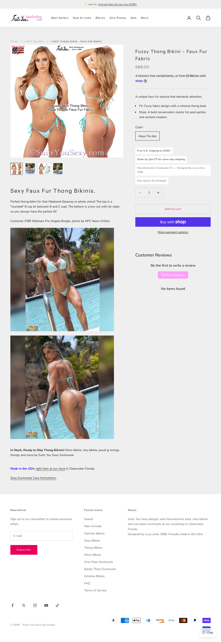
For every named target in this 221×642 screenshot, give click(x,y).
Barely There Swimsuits (100, 569)
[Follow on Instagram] (35, 605)
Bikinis (100, 17)
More (144, 17)
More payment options (173, 232)
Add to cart (173, 209)
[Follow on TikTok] (57, 605)
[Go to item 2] (30, 169)
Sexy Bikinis (92, 541)
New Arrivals (82, 17)
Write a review (173, 275)
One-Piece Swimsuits (98, 562)
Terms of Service (95, 590)
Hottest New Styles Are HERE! (117, 4)
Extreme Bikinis (94, 576)
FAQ (87, 583)
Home (14, 41)
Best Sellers (60, 17)
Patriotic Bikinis (94, 533)
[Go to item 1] (16, 169)
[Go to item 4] (58, 169)
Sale (134, 17)
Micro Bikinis (92, 555)
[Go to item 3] (44, 169)
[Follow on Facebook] (12, 605)
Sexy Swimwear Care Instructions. (33, 478)
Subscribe (24, 550)
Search (88, 519)
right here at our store (50, 469)
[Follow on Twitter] (24, 605)
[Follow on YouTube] (46, 605)
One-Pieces (117, 17)
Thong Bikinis (93, 548)
